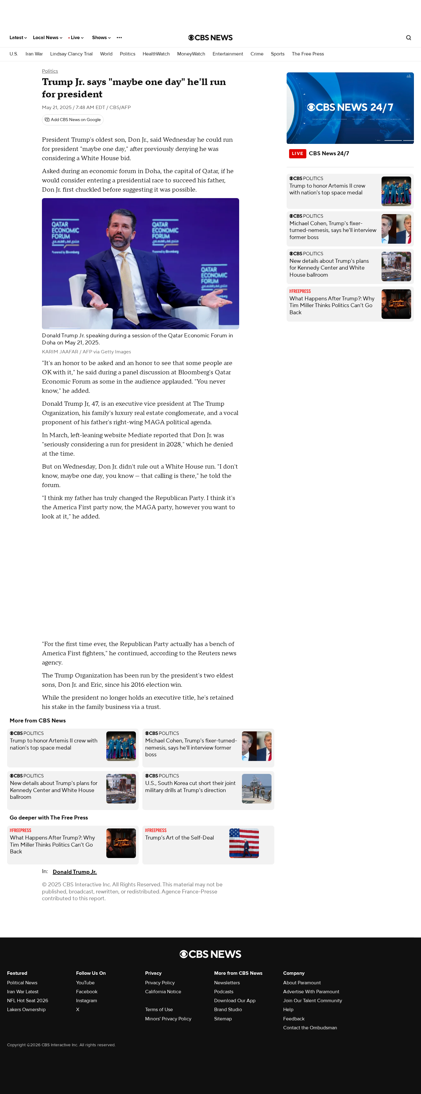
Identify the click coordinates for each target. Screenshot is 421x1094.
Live (76, 38)
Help (288, 1009)
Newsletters (227, 982)
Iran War (34, 54)
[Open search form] (408, 37)
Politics (127, 54)
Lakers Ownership (26, 1009)
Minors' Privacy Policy (168, 1018)
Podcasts (223, 991)
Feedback (294, 1018)
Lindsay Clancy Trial (71, 54)
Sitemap (223, 1018)
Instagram (86, 1000)
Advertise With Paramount (311, 991)
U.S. (14, 54)
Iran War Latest (23, 991)
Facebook (86, 991)
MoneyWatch (191, 54)
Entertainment (228, 54)
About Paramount (302, 982)
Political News (22, 982)
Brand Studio (228, 1009)
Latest (17, 37)
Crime (257, 54)
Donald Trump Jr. (75, 872)
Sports (277, 54)
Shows (100, 37)
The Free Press (308, 54)
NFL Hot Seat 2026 (27, 1000)
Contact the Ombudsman (310, 1027)
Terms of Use (159, 1009)
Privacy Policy (160, 982)
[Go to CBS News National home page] (210, 38)
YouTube (85, 982)
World (106, 54)
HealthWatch (156, 54)
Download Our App (234, 1000)
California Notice (163, 991)
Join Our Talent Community (312, 1000)
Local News (46, 37)
